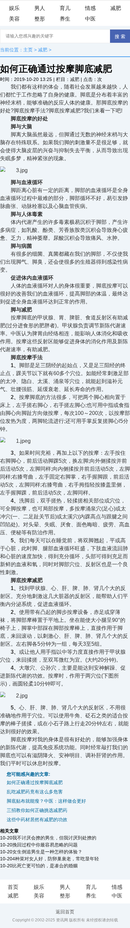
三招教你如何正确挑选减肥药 (37, 810)
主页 (28, 49)
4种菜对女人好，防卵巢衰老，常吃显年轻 (55, 858)
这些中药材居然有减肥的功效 (37, 819)
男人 (39, 8)
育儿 (65, 8)
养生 (65, 19)
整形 (39, 19)
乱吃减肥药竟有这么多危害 (35, 791)
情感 (90, 8)
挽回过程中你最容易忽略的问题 (45, 844)
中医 (90, 19)
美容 (14, 19)
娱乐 (14, 8)
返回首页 (65, 911)
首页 (13, 887)
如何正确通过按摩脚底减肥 (35, 782)
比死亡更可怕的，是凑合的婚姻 (45, 865)
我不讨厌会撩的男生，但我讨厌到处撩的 (54, 837)
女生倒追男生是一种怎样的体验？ (47, 851)
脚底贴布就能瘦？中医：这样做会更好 (46, 801)
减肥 (115, 8)
